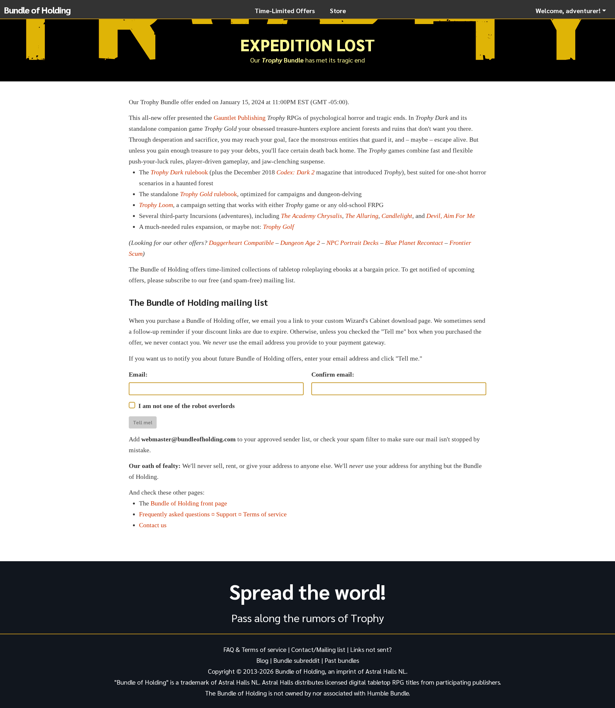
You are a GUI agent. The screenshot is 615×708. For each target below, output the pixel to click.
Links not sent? (371, 649)
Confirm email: (332, 374)
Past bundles (341, 660)
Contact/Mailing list (318, 649)
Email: (138, 374)
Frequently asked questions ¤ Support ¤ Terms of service (213, 514)
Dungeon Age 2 (300, 242)
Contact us (153, 525)
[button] (570, 11)
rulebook (179, 172)
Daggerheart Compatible (241, 242)
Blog (262, 660)
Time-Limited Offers (285, 10)
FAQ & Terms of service (254, 649)
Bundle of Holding (37, 9)
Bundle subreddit (296, 660)
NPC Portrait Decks (352, 242)
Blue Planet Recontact (414, 242)
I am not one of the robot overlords (186, 405)
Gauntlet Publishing (240, 117)
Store (338, 10)
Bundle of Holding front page (189, 503)
